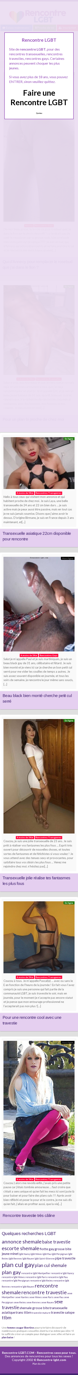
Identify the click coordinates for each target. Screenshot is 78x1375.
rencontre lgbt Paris (36, 1277)
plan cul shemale (51, 1265)
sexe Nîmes (35, 1297)
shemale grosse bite (34, 1308)
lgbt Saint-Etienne (45, 1258)
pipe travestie (65, 1258)
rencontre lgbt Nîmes (13, 1277)
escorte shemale (20, 1248)
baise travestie (56, 1241)
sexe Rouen (47, 1302)
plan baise (7, 1337)
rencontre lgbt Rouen (22, 1286)
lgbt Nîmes (36, 1254)
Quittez (39, 113)
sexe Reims (20, 1302)
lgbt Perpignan (60, 1254)
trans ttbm (23, 1312)
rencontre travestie (44, 1292)
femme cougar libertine (20, 1327)
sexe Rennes (33, 1302)
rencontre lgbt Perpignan (15, 1280)
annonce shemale (22, 1241)
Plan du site (39, 1363)
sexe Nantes (22, 1297)
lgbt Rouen (28, 1258)
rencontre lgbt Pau (57, 1277)
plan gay (11, 1272)
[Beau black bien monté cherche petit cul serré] (39, 605)
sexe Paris (47, 1297)
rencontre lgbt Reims (41, 1280)
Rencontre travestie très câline (29, 1215)
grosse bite (63, 1249)
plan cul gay (18, 1264)
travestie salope (63, 1312)
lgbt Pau (47, 1254)
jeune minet (10, 1253)
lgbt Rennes (15, 1258)
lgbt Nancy (24, 1254)
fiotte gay (47, 1249)
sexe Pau (58, 1297)
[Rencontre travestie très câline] (39, 1109)
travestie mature (41, 1312)
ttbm (6, 1317)
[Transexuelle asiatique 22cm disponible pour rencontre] (39, 464)
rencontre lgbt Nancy (62, 1273)
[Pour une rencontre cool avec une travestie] (39, 938)
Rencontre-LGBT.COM (18, 1352)
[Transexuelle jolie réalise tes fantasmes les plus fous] (39, 777)
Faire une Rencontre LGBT (39, 97)
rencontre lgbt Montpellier (35, 1273)
